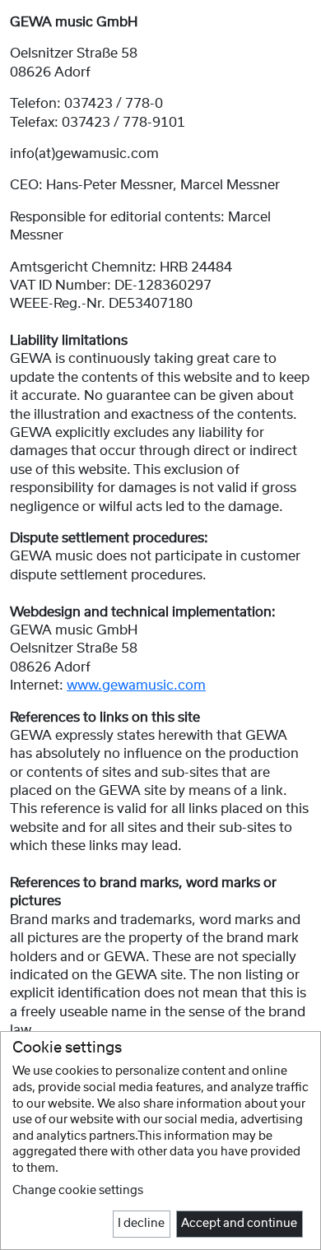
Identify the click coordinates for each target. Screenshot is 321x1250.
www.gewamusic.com (136, 685)
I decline (141, 1223)
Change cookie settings (77, 1191)
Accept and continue (239, 1223)
